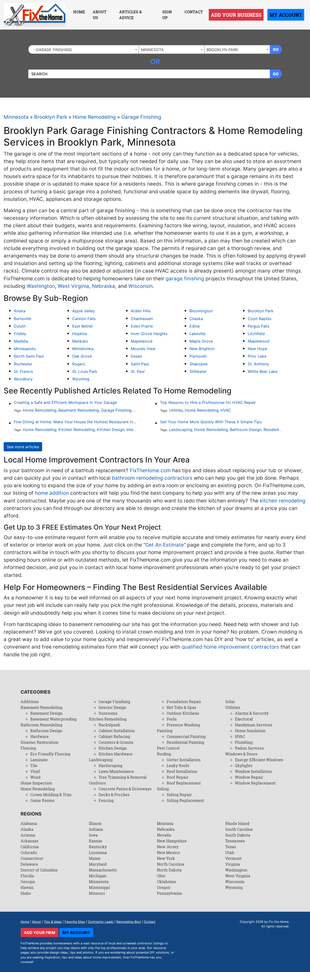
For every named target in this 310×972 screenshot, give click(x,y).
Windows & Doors (241, 753)
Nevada (164, 835)
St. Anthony (258, 363)
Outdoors (97, 782)
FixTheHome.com (150, 470)
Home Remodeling (94, 117)
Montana (165, 823)
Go (276, 49)
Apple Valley (83, 310)
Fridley (20, 333)
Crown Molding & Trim (50, 794)
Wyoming (80, 378)
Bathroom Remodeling (41, 724)
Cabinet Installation (117, 730)
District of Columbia (39, 869)
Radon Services (249, 748)
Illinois (95, 823)
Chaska (196, 318)
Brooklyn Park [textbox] (222, 49)
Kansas (95, 840)
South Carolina (239, 829)
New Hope (257, 348)
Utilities (176, 410)
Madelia (21, 341)
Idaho (26, 893)
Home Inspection (36, 782)
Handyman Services (253, 724)
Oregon (163, 887)
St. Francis (23, 371)
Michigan (97, 875)
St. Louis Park (84, 371)
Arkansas (29, 840)
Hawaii (27, 887)
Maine (95, 858)
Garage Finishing (141, 117)
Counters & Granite (116, 742)
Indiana (96, 829)
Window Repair (249, 777)
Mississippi (99, 887)
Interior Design (112, 707)
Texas (230, 846)
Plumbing (244, 742)
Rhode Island (237, 823)
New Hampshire (172, 840)
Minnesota (16, 117)
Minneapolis (25, 348)
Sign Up (167, 14)
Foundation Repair (184, 701)
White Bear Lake (263, 371)
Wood (35, 777)
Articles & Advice (130, 14)
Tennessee (235, 840)
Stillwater (198, 371)
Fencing (106, 800)
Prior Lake (257, 356)
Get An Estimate (164, 545)
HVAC (225, 410)
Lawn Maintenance (116, 771)
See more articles (23, 446)
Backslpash (109, 724)
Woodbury (23, 378)
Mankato (80, 341)
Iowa (93, 835)
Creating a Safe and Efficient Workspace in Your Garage (65, 402)
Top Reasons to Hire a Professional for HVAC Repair (208, 402)
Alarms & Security (252, 713)
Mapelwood (141, 341)
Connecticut (32, 858)
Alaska (27, 829)
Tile (33, 765)
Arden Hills (141, 310)
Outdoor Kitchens (183, 713)
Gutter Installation (184, 759)
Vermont (233, 858)
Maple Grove (201, 341)
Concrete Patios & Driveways (125, 788)
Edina (194, 326)
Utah (229, 852)
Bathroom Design (246, 429)
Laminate (39, 759)
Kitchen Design (110, 429)
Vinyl (35, 771)
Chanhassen (142, 318)
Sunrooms (108, 713)
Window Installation (253, 771)
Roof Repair (177, 777)
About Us (100, 14)
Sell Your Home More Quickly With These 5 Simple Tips (211, 421)
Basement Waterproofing (53, 718)
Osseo (136, 356)
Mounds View (143, 348)
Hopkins (79, 333)
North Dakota (169, 869)
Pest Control (168, 748)
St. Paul (138, 371)
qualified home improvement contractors (230, 647)
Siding (163, 788)
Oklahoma (166, 881)
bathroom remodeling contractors (152, 478)
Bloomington (201, 310)
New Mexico (168, 852)
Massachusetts (103, 869)
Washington (41, 286)
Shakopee (198, 363)
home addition (52, 493)
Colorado (29, 852)
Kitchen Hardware (115, 753)
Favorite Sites (75, 922)
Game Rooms (42, 800)
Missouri (97, 893)
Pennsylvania (169, 893)
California (30, 846)
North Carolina (170, 864)
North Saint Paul (29, 356)
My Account (286, 15)
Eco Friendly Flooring (50, 753)
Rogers (78, 363)
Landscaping (180, 429)
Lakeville (197, 333)
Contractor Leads (101, 922)
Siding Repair (179, 794)
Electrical (244, 718)
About (36, 922)
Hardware (39, 736)
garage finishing (185, 278)
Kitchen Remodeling (76, 429)
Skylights (243, 765)
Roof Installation (182, 771)
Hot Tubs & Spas (181, 707)
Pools (172, 718)
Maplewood (258, 341)
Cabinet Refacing (114, 736)
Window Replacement (255, 782)
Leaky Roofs (178, 765)
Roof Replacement (184, 782)
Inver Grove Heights (149, 333)
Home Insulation (250, 730)
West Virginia (73, 286)
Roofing (164, 753)
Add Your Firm (39, 932)
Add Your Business (236, 15)
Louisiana (98, 852)
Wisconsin (140, 286)
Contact (194, 11)
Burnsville (22, 318)
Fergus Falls (258, 326)
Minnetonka (82, 348)
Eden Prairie (142, 326)
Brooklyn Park (50, 117)
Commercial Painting (186, 736)
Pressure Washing (183, 724)
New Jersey (167, 846)
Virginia (232, 864)
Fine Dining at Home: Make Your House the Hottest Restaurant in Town (75, 421)
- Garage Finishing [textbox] (51, 49)
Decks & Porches (114, 794)
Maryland (98, 864)
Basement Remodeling (78, 410)
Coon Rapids (259, 318)
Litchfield (256, 333)
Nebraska (103, 286)
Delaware (29, 864)
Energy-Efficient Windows (259, 759)
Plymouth (198, 356)
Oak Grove (82, 356)
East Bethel (82, 326)
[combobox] (83, 49)
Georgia (28, 881)
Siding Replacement (185, 800)
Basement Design (46, 713)
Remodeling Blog (128, 922)
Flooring (28, 748)
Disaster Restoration (39, 742)
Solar (230, 701)
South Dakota (237, 835)
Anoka (19, 310)
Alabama (29, 823)
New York (166, 858)
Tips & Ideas (53, 922)
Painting (164, 730)
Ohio (161, 875)
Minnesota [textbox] (152, 49)
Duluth (20, 326)
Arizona (28, 835)
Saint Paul (140, 363)
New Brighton (201, 348)
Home (79, 11)
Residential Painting (281, 429)
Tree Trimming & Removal (123, 777)
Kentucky (98, 846)
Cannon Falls (84, 318)
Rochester (23, 363)
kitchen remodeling (282, 501)
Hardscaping (110, 765)
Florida (27, 875)
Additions (30, 701)
